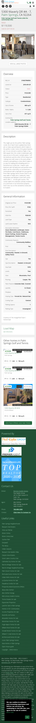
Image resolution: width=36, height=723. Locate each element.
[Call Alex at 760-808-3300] (28, 3)
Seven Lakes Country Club (10, 558)
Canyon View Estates (8, 555)
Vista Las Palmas (7, 530)
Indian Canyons (7, 549)
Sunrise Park (6, 539)
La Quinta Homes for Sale (10, 580)
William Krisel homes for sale (11, 628)
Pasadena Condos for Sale (10, 583)
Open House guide (8, 646)
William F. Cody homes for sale (11, 634)
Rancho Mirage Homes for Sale (11, 565)
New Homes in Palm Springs (11, 643)
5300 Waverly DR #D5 (12, 371)
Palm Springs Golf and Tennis (20, 120)
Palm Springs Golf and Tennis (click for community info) (15, 19)
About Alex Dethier (8, 590)
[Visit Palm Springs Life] (12, 469)
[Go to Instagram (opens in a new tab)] (10, 6)
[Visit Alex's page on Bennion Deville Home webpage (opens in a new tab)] (14, 441)
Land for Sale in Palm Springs (11, 606)
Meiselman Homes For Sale (10, 621)
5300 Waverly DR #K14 (12, 353)
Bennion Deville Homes (21, 491)
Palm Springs (10, 15)
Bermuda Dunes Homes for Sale (12, 574)
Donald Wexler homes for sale (11, 631)
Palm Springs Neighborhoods (11, 524)
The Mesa (5, 546)
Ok (27, 717)
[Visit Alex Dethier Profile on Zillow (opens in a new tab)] (12, 451)
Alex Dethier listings (8, 593)
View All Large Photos (18, 64)
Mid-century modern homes (11, 596)
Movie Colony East (7, 536)
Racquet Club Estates (8, 527)
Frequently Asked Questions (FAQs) (13, 587)
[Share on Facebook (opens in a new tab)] (3, 6)
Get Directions (7, 332)
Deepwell (5, 543)
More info (10, 712)
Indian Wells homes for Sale (10, 577)
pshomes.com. (6, 662)
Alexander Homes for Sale (10, 618)
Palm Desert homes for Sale (11, 571)
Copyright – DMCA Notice (10, 650)
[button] (30, 3)
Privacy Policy (10, 673)
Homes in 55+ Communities (11, 609)
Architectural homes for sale (11, 637)
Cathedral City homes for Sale (11, 561)
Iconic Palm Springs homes (10, 640)
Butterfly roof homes (8, 615)
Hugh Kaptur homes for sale (11, 624)
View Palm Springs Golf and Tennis (18, 423)
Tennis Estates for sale (9, 599)
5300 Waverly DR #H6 (12, 408)
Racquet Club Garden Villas (10, 552)
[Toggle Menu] (33, 3)
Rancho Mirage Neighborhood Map (13, 568)
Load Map (8, 328)
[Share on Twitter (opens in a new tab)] (6, 6)
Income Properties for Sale (10, 612)
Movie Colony (6, 533)
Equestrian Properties (9, 602)
